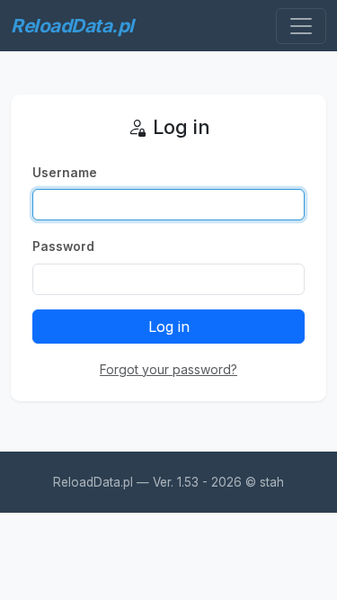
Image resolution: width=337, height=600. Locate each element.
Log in (169, 327)
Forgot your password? (168, 369)
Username (64, 173)
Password (63, 246)
